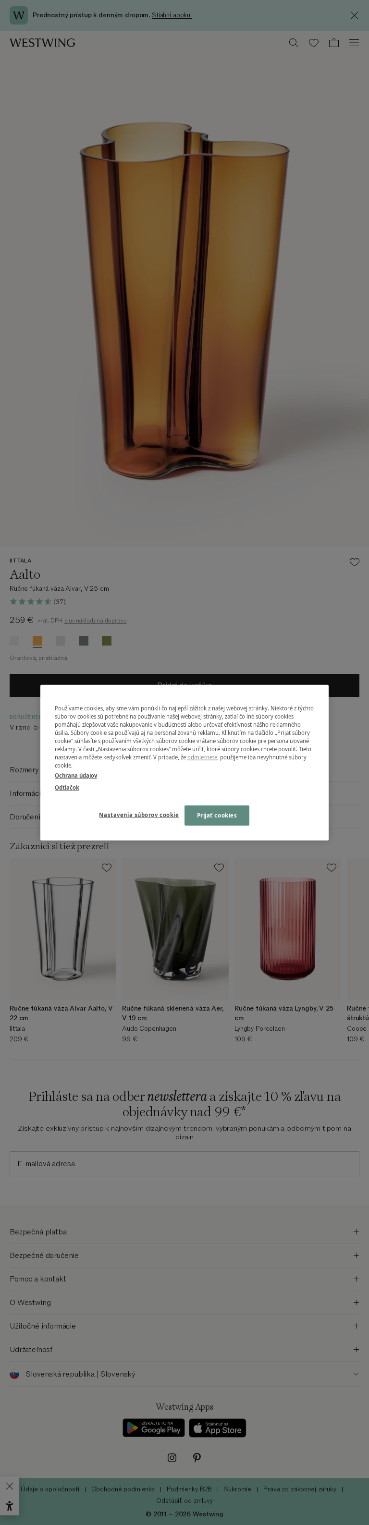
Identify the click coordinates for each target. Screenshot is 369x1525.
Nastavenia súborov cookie (139, 814)
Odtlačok (67, 787)
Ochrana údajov (76, 775)
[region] (184, 762)
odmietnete (202, 757)
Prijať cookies (217, 815)
